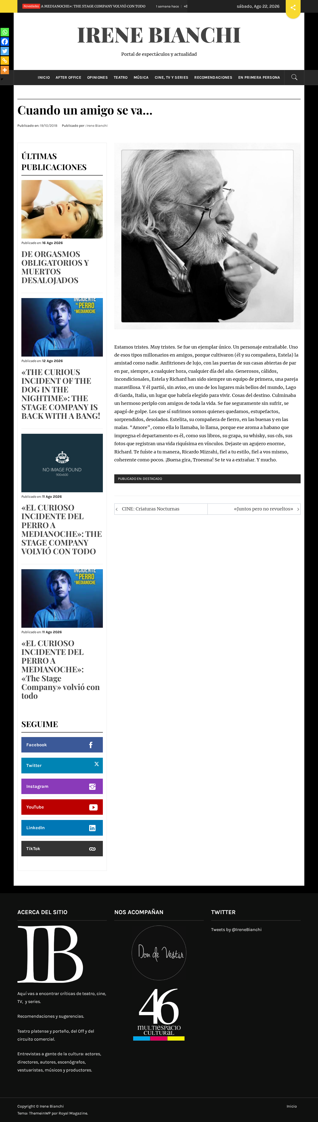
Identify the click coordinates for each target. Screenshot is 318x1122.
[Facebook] (4, 41)
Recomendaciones (213, 77)
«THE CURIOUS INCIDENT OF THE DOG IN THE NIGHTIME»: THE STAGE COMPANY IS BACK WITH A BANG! (60, 393)
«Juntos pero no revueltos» (263, 509)
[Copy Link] (4, 60)
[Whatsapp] (4, 32)
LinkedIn (35, 827)
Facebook (36, 745)
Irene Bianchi (159, 34)
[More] (4, 70)
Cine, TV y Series (171, 77)
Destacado (152, 479)
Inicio (44, 77)
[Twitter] (4, 51)
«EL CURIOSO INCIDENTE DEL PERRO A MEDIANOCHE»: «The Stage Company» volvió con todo (60, 669)
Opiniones (97, 77)
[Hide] (2, 79)
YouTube (35, 807)
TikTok (33, 848)
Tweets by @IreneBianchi (236, 929)
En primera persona (259, 77)
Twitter (33, 765)
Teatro (121, 77)
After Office (68, 77)
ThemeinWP (40, 1113)
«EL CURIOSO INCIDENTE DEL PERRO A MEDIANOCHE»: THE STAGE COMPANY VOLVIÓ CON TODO (61, 529)
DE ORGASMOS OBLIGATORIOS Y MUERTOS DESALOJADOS (55, 266)
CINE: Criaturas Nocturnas (150, 509)
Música (141, 77)
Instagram (37, 786)
